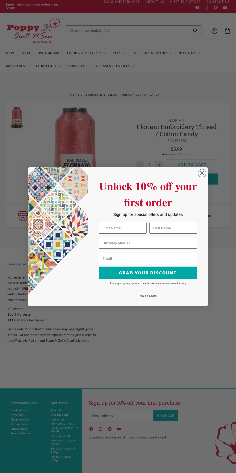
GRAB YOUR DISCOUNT (148, 272)
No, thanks (148, 296)
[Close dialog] (202, 173)
